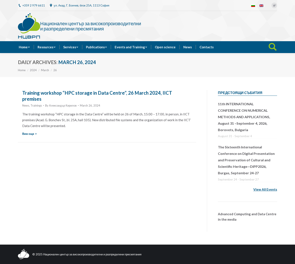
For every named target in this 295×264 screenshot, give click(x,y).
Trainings (36, 105)
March (45, 70)
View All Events (265, 189)
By (61, 105)
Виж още (28, 133)
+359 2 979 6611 (33, 5)
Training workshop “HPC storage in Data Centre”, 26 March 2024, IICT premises (97, 96)
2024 (33, 70)
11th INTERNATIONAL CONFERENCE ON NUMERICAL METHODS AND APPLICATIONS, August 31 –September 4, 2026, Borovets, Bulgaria (244, 117)
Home (21, 70)
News (25, 105)
